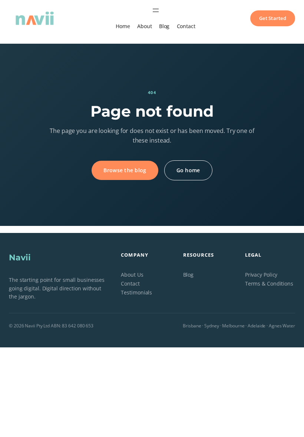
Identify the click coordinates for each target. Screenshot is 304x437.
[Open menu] (155, 10)
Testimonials (136, 292)
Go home (188, 170)
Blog (188, 274)
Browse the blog (124, 170)
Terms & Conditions (269, 283)
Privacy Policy (261, 274)
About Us (132, 274)
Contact (130, 283)
